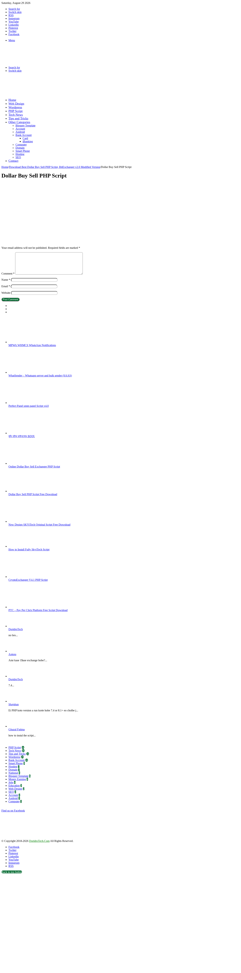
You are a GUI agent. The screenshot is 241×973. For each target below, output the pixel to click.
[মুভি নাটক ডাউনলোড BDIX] (27, 433)
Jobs (10, 782)
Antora (12, 654)
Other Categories (19, 122)
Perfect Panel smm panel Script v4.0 (28, 405)
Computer (21, 144)
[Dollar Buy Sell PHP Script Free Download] (27, 491)
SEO (18, 157)
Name (5, 279)
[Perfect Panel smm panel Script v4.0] (27, 402)
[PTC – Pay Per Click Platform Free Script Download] (27, 607)
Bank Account (24, 135)
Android (20, 131)
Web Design (16, 103)
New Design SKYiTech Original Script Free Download (39, 524)
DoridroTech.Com (39, 840)
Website (5, 292)
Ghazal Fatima (16, 729)
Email (5, 286)
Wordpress (15, 107)
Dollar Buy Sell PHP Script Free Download (32, 494)
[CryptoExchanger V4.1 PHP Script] (27, 576)
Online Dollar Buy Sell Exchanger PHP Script (34, 466)
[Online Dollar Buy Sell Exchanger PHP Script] (27, 463)
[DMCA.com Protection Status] (27, 837)
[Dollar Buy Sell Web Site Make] (74, 93)
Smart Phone (23, 150)
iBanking (28, 141)
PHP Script (15, 111)
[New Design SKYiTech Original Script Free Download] (27, 521)
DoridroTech (15, 629)
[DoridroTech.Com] (29, 61)
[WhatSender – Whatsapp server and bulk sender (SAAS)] (27, 372)
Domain (20, 147)
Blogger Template (25, 125)
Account (20, 128)
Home (12, 100)
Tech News (15, 114)
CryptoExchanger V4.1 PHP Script (28, 579)
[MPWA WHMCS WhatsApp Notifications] (27, 342)
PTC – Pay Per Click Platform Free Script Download (38, 610)
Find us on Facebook (13, 810)
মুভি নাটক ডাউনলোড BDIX (21, 436)
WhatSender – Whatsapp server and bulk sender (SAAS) (40, 375)
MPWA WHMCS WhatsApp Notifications (32, 345)
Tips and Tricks (18, 118)
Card (25, 138)
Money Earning (17, 779)
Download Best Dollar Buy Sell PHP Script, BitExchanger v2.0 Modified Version (54, 166)
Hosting (20, 154)
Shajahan (13, 704)
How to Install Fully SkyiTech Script (28, 549)
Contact (13, 160)
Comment (7, 273)
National (13, 772)
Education (14, 785)
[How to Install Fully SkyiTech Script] (27, 546)
